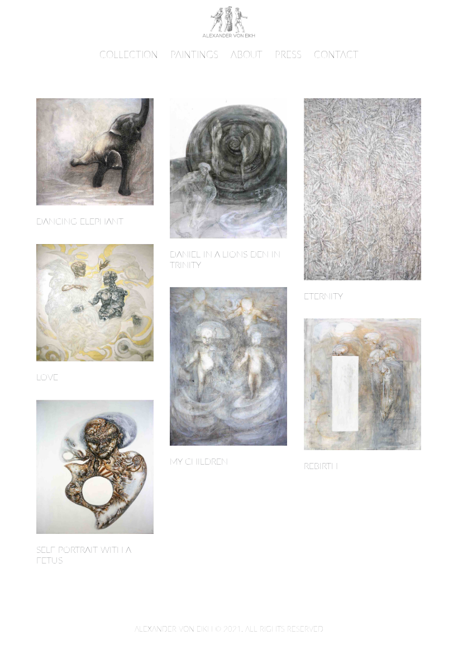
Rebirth (321, 466)
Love (47, 377)
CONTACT (336, 55)
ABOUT (247, 55)
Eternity (323, 296)
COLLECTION (128, 55)
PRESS (288, 55)
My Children (199, 461)
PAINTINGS (194, 55)
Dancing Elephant (79, 221)
